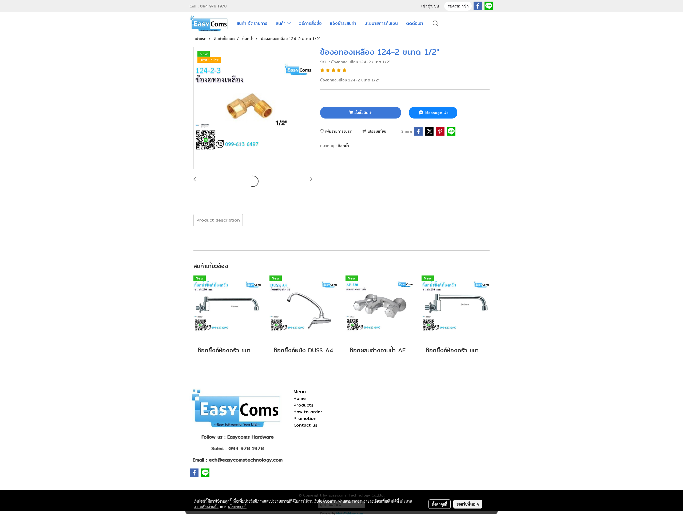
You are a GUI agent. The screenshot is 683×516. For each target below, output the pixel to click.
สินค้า (281, 23)
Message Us (436, 113)
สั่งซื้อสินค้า (362, 113)
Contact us (305, 425)
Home (299, 398)
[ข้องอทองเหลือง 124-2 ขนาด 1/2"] (253, 108)
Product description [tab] (218, 220)
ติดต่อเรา (414, 23)
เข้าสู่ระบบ (430, 7)
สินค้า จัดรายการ (251, 23)
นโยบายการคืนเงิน (381, 23)
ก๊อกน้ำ (343, 146)
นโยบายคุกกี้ (237, 506)
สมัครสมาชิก (457, 7)
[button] (436, 23)
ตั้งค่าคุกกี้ (439, 504)
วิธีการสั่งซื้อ (310, 23)
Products (303, 405)
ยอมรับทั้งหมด (467, 504)
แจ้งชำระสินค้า (343, 23)
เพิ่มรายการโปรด (338, 131)
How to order (307, 411)
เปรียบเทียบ (376, 131)
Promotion (304, 418)
